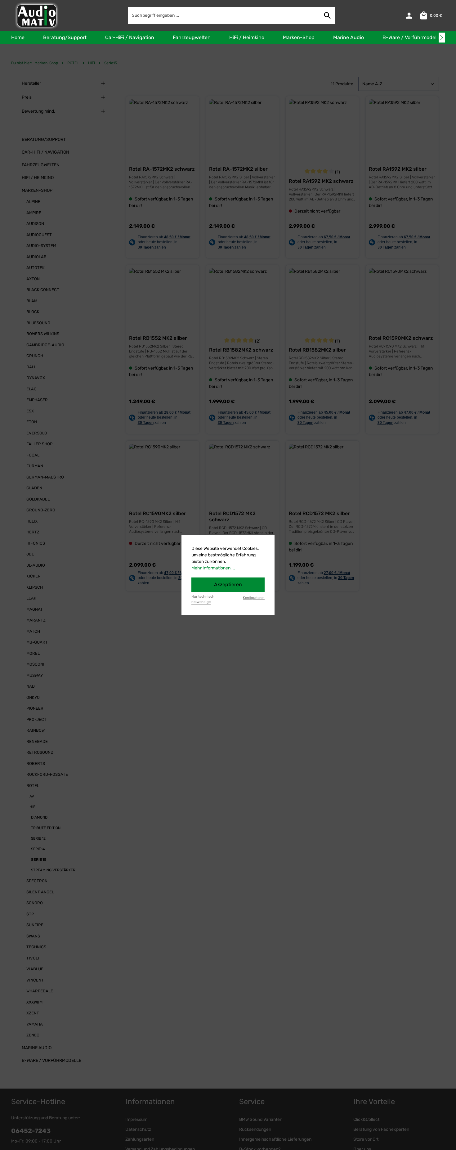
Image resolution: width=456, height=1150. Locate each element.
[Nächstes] (442, 38)
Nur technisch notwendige (202, 599)
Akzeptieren (228, 584)
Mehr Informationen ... (213, 568)
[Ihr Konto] (409, 16)
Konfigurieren (254, 598)
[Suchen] (327, 15)
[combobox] (224, 15)
